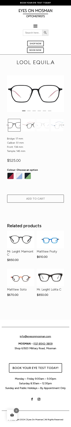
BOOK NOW (35, 50)
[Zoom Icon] (35, 93)
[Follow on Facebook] (32, 399)
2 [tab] (29, 112)
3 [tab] (34, 112)
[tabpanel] (35, 93)
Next (63, 124)
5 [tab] (44, 112)
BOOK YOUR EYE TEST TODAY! (35, 368)
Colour (22, 169)
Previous (7, 124)
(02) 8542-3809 (43, 343)
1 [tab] (24, 112)
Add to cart (35, 198)
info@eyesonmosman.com (35, 336)
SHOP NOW (35, 43)
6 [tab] (49, 112)
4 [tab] (39, 112)
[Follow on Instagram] (39, 399)
